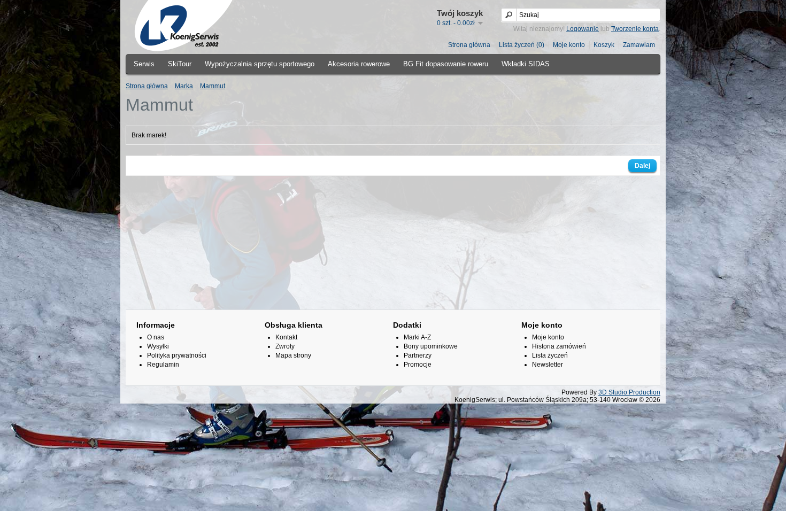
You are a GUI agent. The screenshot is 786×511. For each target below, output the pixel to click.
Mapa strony (293, 355)
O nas (155, 337)
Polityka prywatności (176, 355)
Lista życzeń (550, 355)
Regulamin (163, 364)
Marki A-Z (417, 337)
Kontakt (286, 337)
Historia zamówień (559, 346)
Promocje (417, 364)
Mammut (212, 86)
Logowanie (582, 29)
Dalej (642, 165)
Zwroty (285, 346)
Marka (184, 86)
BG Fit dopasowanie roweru (445, 64)
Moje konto (569, 45)
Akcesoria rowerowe (359, 64)
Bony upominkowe (431, 346)
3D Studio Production (629, 392)
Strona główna (469, 45)
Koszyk (604, 45)
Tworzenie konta (635, 29)
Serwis (144, 64)
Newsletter (547, 364)
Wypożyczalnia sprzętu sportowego (259, 64)
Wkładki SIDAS (526, 64)
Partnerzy (417, 355)
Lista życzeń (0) (521, 45)
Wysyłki (158, 346)
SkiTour (179, 64)
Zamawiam (639, 45)
